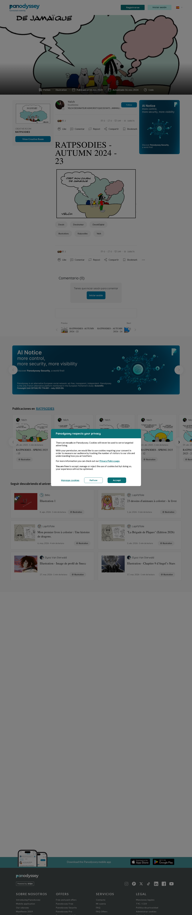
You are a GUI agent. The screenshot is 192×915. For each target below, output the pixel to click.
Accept (117, 480)
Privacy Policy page (109, 461)
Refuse (93, 480)
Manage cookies (70, 480)
